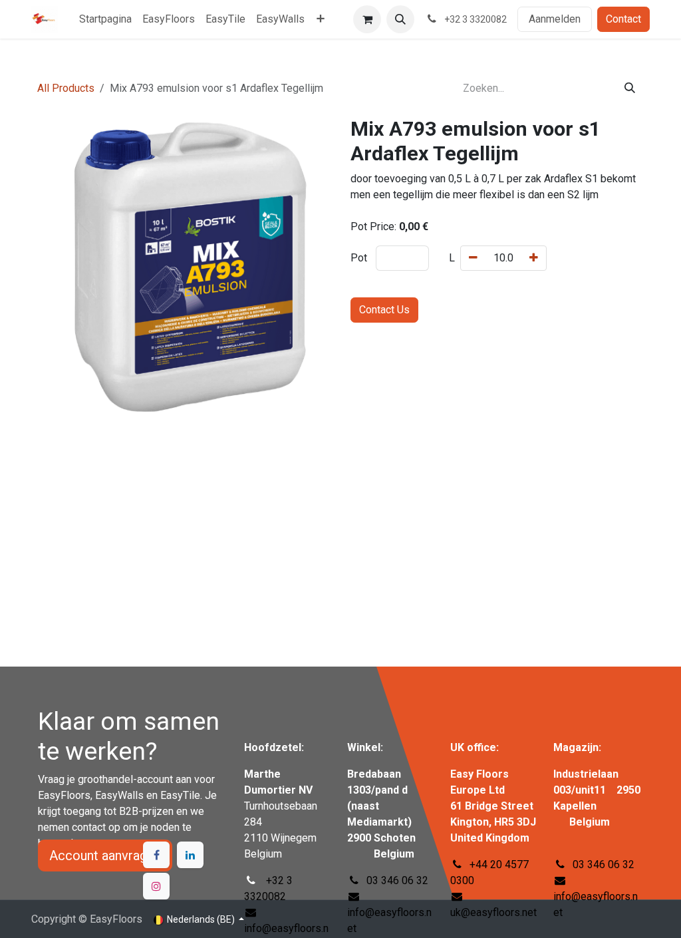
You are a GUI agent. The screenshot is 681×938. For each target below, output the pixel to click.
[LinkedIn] (190, 855)
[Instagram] (156, 886)
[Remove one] (473, 258)
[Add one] (533, 258)
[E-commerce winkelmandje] (367, 19)
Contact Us (384, 309)
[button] (400, 19)
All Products (65, 88)
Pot (358, 257)
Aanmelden (555, 19)
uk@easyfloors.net (493, 912)
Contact (623, 19)
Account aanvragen (105, 855)
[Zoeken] (630, 88)
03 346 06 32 (603, 864)
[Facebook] (156, 855)
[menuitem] (105, 19)
